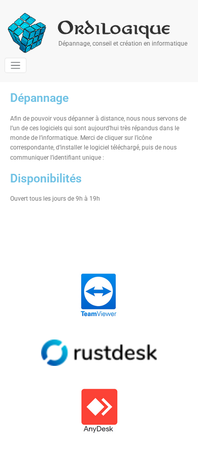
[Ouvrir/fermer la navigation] (15, 65)
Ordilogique (115, 28)
